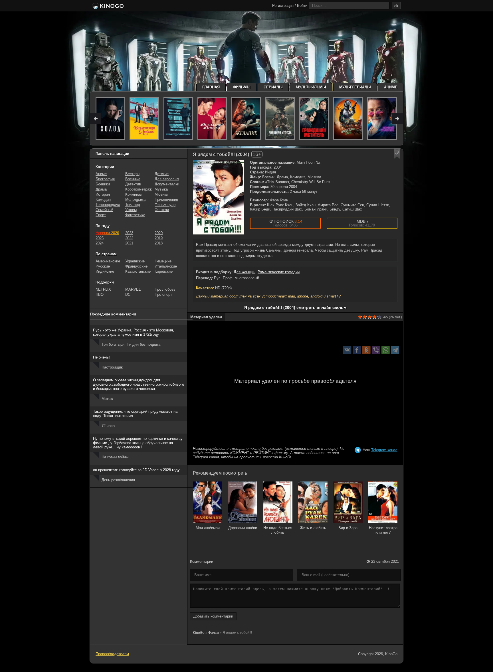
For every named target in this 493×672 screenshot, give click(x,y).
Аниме (390, 87)
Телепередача (108, 205)
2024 (100, 243)
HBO (100, 294)
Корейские (164, 271)
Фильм (213, 633)
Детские (162, 174)
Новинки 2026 (107, 233)
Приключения (166, 199)
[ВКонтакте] (347, 350)
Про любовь (165, 289)
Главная (211, 87)
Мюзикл (161, 194)
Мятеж (107, 398)
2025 (100, 238)
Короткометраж (138, 189)
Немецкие (163, 261)
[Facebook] (357, 350)
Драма (101, 189)
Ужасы (131, 210)
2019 (159, 238)
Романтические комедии (279, 272)
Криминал (133, 194)
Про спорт (163, 294)
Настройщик (112, 367)
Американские (108, 261)
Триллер (132, 205)
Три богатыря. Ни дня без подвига (131, 344)
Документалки (167, 184)
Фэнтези (162, 210)
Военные (132, 179)
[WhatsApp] (385, 350)
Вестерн (132, 174)
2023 (129, 233)
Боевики (103, 184)
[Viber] (376, 350)
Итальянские (166, 266)
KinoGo (199, 633)
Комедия (103, 199)
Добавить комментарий (213, 616)
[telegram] (395, 350)
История (103, 194)
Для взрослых (167, 179)
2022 (129, 238)
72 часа (108, 426)
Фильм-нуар (165, 205)
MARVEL (133, 289)
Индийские (105, 271)
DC (127, 294)
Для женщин (244, 272)
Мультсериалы (355, 87)
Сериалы (273, 87)
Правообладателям (112, 654)
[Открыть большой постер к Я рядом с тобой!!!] (218, 197)
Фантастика (135, 215)
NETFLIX (103, 289)
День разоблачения (118, 480)
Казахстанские (138, 271)
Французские (136, 266)
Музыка (161, 189)
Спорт (101, 215)
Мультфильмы (311, 87)
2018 (159, 243)
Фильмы (241, 87)
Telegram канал (384, 450)
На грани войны (115, 457)
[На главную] (107, 6)
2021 (129, 243)
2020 (159, 233)
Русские (103, 266)
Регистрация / (284, 5)
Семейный (104, 210)
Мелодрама (135, 199)
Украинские (135, 261)
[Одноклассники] (366, 350)
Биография (105, 179)
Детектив (133, 184)
